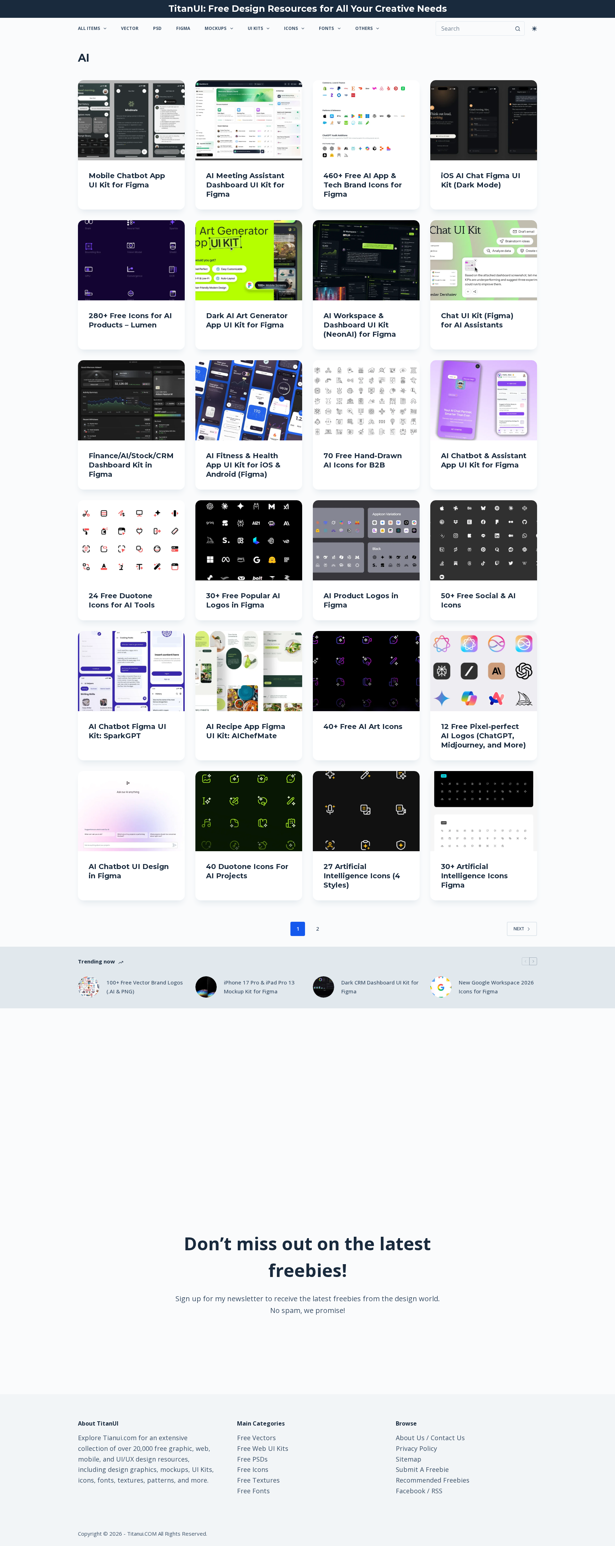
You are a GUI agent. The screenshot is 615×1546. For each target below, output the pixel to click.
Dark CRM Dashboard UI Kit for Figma (380, 987)
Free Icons (252, 1469)
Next (519, 929)
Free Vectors (256, 1437)
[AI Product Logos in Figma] (366, 540)
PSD (157, 28)
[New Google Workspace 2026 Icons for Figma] (441, 987)
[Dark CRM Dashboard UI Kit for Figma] (323, 987)
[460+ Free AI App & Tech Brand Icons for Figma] (366, 120)
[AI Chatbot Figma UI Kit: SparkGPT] (131, 671)
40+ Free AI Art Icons (363, 726)
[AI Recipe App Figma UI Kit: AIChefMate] (248, 671)
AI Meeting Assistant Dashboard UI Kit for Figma (245, 184)
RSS (436, 1490)
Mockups (215, 28)
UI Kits (255, 28)
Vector (129, 28)
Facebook (410, 1490)
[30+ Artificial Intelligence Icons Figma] (483, 811)
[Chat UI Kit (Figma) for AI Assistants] (483, 260)
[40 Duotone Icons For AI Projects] (248, 811)
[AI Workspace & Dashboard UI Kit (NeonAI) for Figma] (366, 260)
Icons (291, 28)
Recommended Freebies (432, 1480)
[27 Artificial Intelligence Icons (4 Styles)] (366, 811)
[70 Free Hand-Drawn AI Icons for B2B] (366, 400)
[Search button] (517, 28)
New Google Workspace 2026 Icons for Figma (496, 987)
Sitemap (408, 1459)
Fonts (326, 28)
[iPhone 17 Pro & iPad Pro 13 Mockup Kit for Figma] (206, 987)
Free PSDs (252, 1459)
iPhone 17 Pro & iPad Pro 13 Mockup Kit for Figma (259, 987)
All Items (89, 28)
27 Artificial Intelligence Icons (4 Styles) (362, 875)
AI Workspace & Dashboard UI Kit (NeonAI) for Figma (360, 324)
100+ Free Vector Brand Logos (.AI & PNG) (144, 987)
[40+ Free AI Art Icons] (366, 671)
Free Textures (258, 1480)
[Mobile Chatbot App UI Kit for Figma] (131, 120)
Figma (183, 28)
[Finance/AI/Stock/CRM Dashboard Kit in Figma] (131, 400)
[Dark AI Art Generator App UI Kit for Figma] (248, 260)
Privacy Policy (416, 1448)
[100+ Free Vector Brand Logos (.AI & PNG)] (88, 987)
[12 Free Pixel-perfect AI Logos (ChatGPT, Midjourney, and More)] (483, 671)
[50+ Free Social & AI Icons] (483, 540)
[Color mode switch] (534, 28)
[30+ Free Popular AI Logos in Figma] (248, 540)
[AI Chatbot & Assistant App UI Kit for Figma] (483, 400)
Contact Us (448, 1437)
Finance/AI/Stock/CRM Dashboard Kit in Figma (131, 465)
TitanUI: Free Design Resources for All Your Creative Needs (307, 8)
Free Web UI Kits (262, 1448)
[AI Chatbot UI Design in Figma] (131, 811)
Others (364, 28)
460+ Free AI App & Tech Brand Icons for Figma (363, 184)
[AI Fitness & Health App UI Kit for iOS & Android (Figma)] (248, 400)
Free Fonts (253, 1490)
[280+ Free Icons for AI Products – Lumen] (131, 260)
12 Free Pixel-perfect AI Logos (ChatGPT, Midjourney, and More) (483, 735)
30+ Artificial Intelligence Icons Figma (474, 875)
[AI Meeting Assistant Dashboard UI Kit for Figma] (248, 120)
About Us (410, 1437)
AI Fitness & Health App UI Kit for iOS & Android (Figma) (243, 465)
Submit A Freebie (422, 1469)
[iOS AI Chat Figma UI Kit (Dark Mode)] (483, 120)
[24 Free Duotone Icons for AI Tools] (131, 540)
